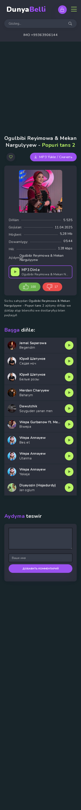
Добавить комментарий (40, 568)
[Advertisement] (40, 84)
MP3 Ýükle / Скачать (55, 157)
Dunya (26, 9)
